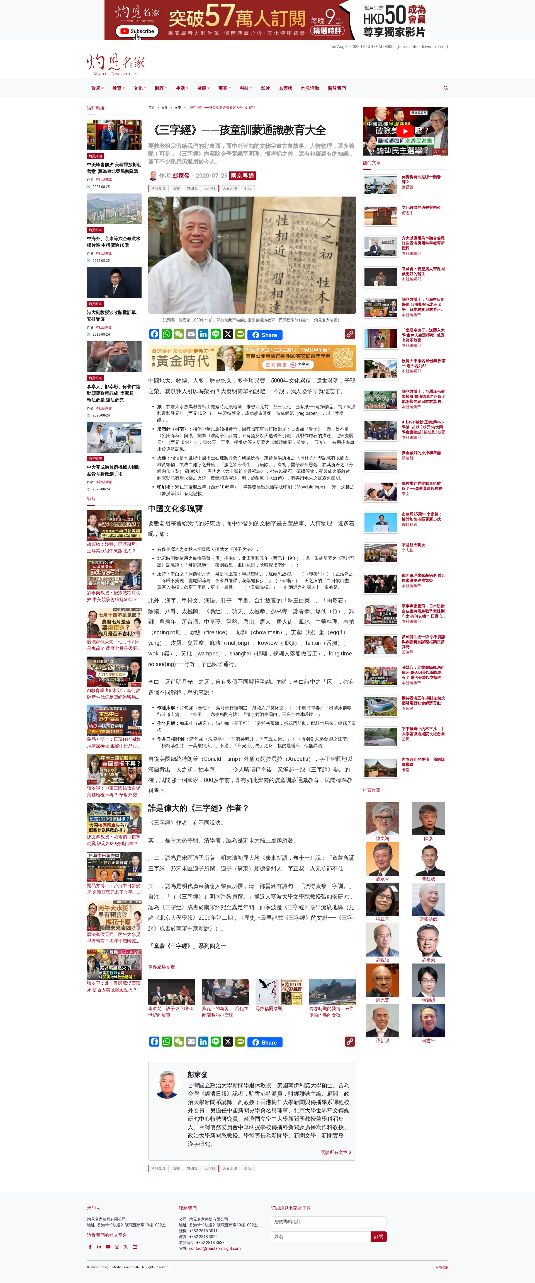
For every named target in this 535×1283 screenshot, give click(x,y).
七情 (247, 188)
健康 (201, 88)
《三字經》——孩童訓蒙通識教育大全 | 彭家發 (221, 108)
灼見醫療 (95, 459)
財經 (159, 88)
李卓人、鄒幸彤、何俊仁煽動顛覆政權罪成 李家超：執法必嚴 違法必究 (113, 393)
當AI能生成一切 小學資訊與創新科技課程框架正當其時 (423, 642)
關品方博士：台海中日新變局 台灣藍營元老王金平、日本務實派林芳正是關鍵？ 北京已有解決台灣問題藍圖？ (424, 309)
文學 (177, 108)
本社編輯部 (104, 179)
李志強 (408, 550)
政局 (95, 88)
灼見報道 (95, 230)
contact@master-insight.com (215, 1248)
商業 (222, 88)
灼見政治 (95, 156)
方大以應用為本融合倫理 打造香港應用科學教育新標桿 (424, 243)
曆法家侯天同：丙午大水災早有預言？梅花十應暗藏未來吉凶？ (113, 941)
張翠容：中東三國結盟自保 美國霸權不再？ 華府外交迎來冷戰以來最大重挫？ (114, 794)
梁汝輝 (408, 652)
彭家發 (181, 175)
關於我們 (337, 88)
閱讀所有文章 (335, 1152)
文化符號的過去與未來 (421, 207)
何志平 (408, 212)
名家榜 (285, 88)
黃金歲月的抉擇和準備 (421, 453)
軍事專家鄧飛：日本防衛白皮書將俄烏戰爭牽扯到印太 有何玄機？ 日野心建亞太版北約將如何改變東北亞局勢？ (423, 616)
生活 (180, 88)
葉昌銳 (408, 187)
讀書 (176, 188)
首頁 (151, 108)
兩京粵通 (242, 175)
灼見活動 (310, 88)
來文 (406, 494)
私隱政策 (442, 1267)
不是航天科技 (413, 545)
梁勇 (406, 739)
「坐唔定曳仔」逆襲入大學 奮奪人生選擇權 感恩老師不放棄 (423, 335)
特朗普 (192, 188)
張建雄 (408, 458)
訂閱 (378, 1236)
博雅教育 (158, 188)
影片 (265, 88)
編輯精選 (409, 524)
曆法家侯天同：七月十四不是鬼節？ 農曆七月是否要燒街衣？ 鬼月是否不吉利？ (114, 648)
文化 (138, 88)
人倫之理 (230, 188)
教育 (117, 88)
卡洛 (406, 770)
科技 (244, 88)
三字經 (210, 188)
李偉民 (408, 708)
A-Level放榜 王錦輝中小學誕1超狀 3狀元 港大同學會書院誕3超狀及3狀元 (423, 427)
